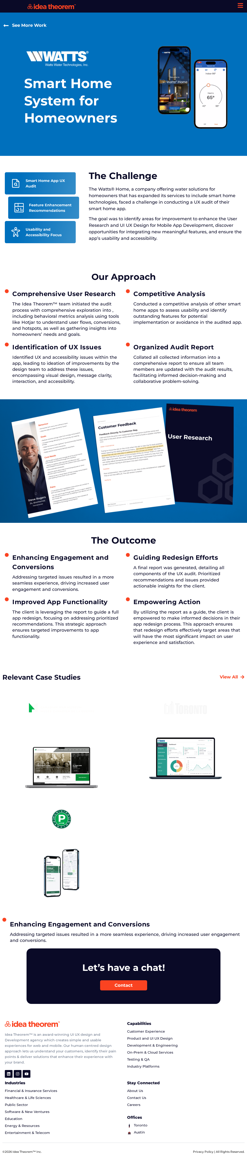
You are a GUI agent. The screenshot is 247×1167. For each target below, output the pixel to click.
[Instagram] (17, 1074)
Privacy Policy (203, 1151)
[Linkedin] (9, 1074)
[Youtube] (26, 1074)
